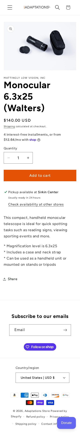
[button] (10, 7)
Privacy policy (59, 416)
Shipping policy (26, 423)
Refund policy (35, 416)
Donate (66, 423)
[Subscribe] (65, 330)
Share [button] (12, 279)
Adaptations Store (37, 410)
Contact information (55, 423)
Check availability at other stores (36, 204)
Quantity (10, 148)
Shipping (9, 126)
